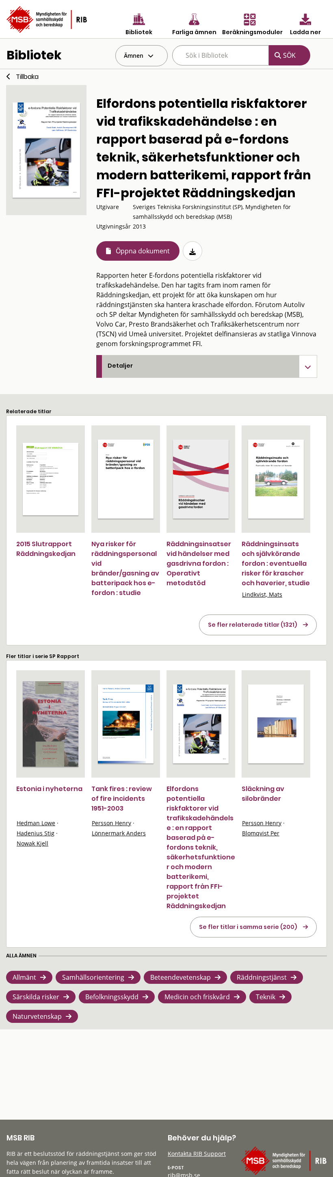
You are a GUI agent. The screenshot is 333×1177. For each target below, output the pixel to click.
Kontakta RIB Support (197, 1153)
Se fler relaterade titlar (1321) (252, 625)
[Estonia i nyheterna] (50, 724)
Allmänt (24, 977)
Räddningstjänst (262, 977)
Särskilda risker (36, 996)
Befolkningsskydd (111, 996)
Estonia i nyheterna (49, 788)
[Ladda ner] (192, 251)
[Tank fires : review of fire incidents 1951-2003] (126, 723)
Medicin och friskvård (197, 996)
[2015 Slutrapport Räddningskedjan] (50, 479)
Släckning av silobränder (263, 793)
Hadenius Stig (35, 833)
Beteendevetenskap (180, 977)
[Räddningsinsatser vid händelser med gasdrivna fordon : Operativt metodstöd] (201, 479)
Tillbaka (27, 76)
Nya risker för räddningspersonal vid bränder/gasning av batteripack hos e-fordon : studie (125, 568)
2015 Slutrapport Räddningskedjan (46, 548)
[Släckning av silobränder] (276, 723)
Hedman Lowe (36, 823)
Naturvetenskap (37, 1016)
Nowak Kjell (32, 843)
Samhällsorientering (93, 977)
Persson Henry (111, 823)
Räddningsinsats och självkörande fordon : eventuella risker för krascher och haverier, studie (276, 563)
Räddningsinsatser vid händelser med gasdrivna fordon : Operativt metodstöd (198, 563)
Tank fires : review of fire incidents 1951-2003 (121, 798)
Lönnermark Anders (119, 833)
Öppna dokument (143, 250)
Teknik (265, 996)
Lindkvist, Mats (262, 594)
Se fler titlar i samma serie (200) (248, 927)
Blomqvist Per (260, 833)
